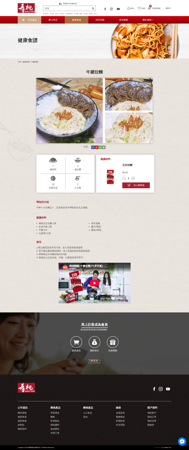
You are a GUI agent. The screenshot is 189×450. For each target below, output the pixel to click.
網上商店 (53, 19)
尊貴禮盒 (55, 413)
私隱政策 (120, 421)
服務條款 (120, 417)
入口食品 (87, 413)
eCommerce (158, 447)
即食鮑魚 (55, 421)
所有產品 (32, 19)
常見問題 (120, 425)
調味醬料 (55, 425)
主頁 (19, 62)
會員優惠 (123, 19)
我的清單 (151, 421)
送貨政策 (120, 413)
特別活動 (100, 19)
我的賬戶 (151, 413)
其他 (85, 417)
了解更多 (93, 360)
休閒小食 (55, 433)
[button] (168, 8)
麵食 (53, 417)
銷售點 (21, 425)
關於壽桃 (147, 19)
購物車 (150, 425)
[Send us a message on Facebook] (182, 441)
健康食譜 (76, 19)
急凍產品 (55, 429)
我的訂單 (151, 417)
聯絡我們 (22, 429)
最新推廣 (22, 421)
